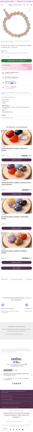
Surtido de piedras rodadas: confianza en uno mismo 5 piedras (16, 183)
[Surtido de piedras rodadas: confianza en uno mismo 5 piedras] (16, 171)
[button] (24, 5)
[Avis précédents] (1, 375)
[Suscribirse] (28, 334)
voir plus (13, 375)
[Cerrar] (30, 410)
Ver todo (16, 268)
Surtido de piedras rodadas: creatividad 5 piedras (15, 217)
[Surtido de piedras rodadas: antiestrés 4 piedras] (16, 137)
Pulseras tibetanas (8, 41)
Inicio (2, 41)
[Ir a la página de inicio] (15, 4)
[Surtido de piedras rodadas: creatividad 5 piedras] (16, 206)
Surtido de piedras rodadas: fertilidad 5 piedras (14, 252)
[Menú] (2, 5)
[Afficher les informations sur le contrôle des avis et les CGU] (26, 364)
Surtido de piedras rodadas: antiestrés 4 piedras (15, 149)
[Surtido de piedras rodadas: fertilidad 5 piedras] (16, 240)
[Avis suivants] (32, 375)
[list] (16, 308)
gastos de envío (12, 52)
